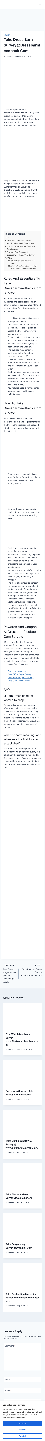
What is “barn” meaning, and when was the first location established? (24, 267)
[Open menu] (40, 4)
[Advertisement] (22, 84)
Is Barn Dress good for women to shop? (23, 262)
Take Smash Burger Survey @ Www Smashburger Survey (9, 973)
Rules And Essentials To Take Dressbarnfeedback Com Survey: (20, 241)
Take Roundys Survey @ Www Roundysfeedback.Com (31, 970)
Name (8, 1379)
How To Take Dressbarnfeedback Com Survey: (21, 247)
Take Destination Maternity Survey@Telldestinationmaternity (22, 1298)
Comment (10, 1346)
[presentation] (22, 1016)
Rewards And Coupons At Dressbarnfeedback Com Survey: (21, 253)
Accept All (22, 1423)
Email (8, 1390)
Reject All (22, 1436)
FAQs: (9, 258)
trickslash (9, 56)
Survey (7, 35)
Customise (22, 1430)
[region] (22, 1421)
